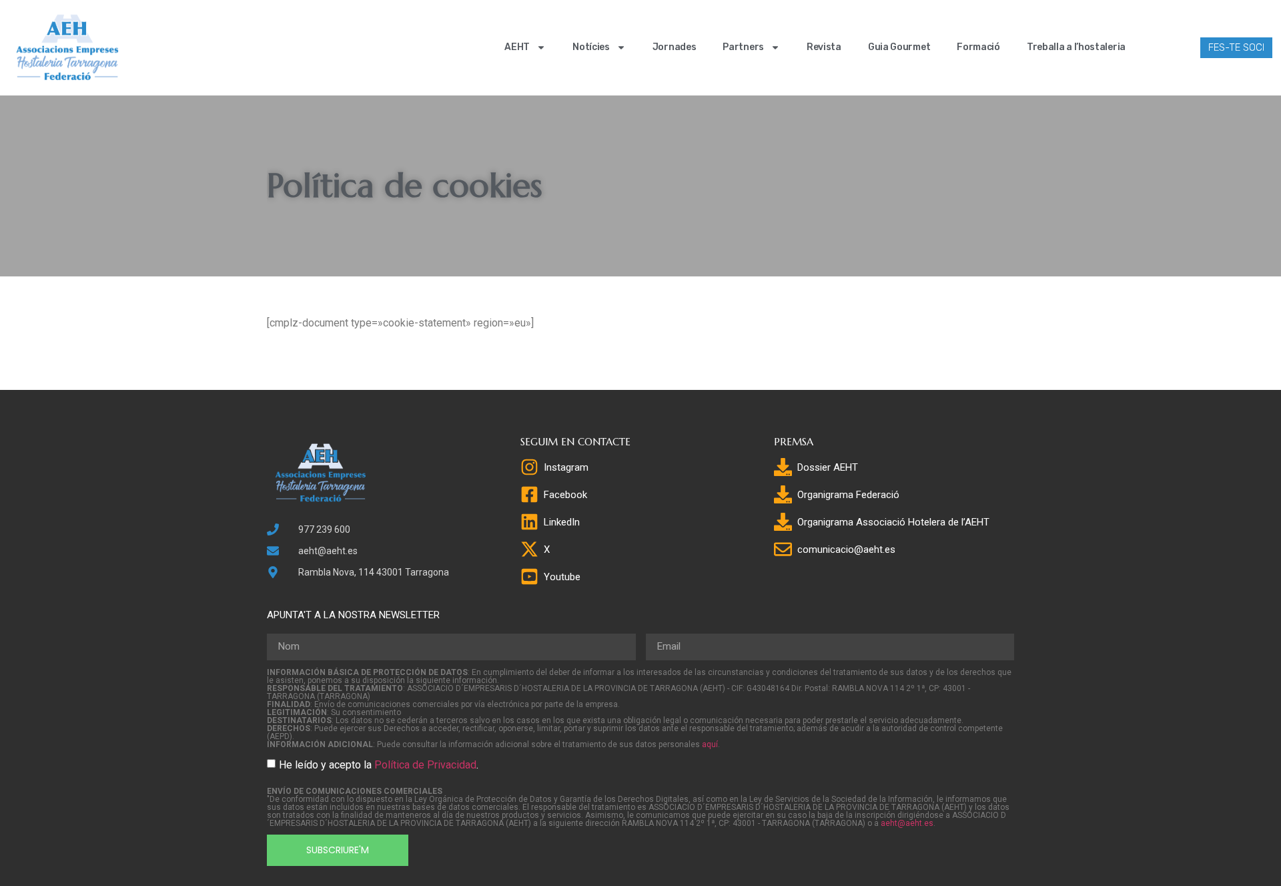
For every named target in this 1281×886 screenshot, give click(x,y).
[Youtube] (529, 577)
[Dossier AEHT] (783, 467)
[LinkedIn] (529, 522)
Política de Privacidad (425, 764)
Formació (978, 47)
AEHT (517, 47)
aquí (710, 744)
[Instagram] (529, 467)
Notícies (591, 47)
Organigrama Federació (848, 495)
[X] (529, 549)
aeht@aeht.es (907, 823)
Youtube (562, 577)
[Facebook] (529, 494)
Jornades (675, 47)
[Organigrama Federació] (783, 494)
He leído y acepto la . (378, 764)
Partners (743, 47)
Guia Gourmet (899, 47)
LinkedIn (562, 522)
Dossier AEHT (827, 467)
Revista (824, 47)
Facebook (565, 495)
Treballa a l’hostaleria (1076, 47)
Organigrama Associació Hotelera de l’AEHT (893, 522)
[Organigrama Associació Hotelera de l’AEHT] (783, 522)
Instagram (566, 467)
